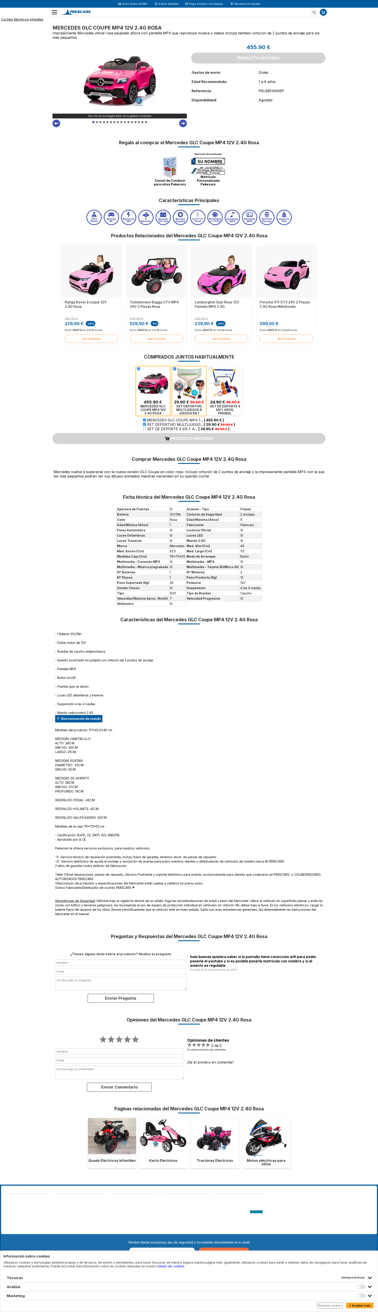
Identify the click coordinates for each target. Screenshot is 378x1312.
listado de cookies (171, 1266)
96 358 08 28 (13, 1209)
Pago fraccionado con (233, 1212)
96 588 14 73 (67, 1199)
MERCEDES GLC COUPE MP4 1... (185, 420)
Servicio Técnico (229, 1208)
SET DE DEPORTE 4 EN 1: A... (187, 429)
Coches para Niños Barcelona (238, 1225)
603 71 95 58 (67, 1203)
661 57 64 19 (36, 1213)
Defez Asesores (175, 1229)
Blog (220, 1199)
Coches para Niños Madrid (236, 1221)
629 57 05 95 (13, 1213)
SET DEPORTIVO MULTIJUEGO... (190, 424)
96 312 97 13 (36, 1209)
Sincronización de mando (81, 718)
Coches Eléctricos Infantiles (22, 19)
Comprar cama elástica (233, 1229)
